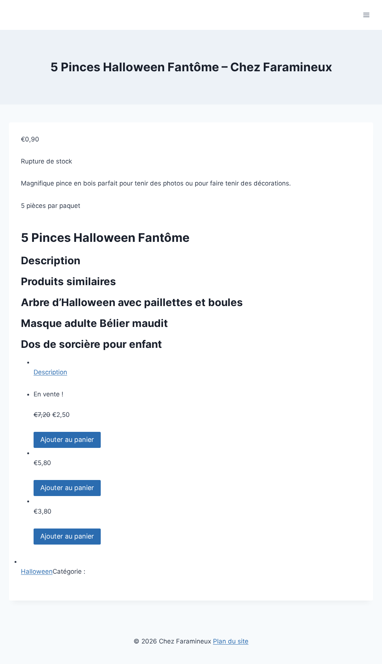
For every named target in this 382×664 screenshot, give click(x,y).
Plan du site (230, 641)
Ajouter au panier (67, 439)
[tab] (197, 367)
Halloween (37, 571)
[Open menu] (366, 15)
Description (50, 372)
